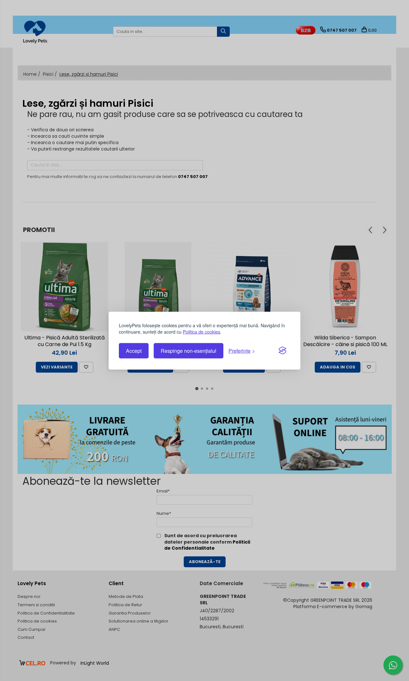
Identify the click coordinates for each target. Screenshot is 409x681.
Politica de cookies (201, 331)
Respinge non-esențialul (188, 350)
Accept (134, 350)
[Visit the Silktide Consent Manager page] (282, 351)
